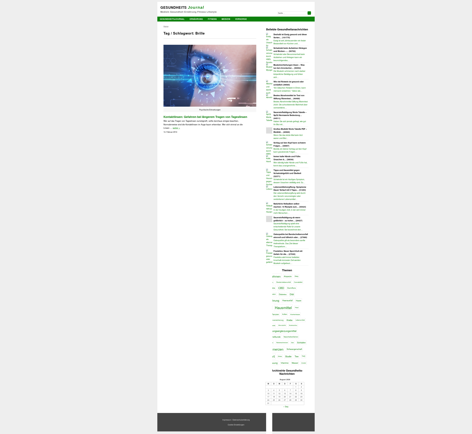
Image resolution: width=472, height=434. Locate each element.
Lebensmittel (300, 320)
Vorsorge (241, 19)
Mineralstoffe (282, 325)
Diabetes (283, 294)
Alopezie (288, 276)
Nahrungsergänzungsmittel (281, 331)
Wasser (295, 362)
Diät (292, 294)
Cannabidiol (298, 282)
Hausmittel (283, 307)
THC (303, 356)
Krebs (289, 320)
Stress (280, 356)
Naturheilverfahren (291, 337)
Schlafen (301, 342)
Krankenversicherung (275, 320)
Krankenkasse (295, 314)
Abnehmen (274, 276)
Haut (296, 307)
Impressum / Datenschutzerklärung (236, 419)
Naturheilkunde (273, 336)
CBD (281, 288)
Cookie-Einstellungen (236, 424)
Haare (298, 300)
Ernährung (196, 19)
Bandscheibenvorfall (283, 282)
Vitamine (284, 362)
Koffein (284, 314)
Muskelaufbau (293, 325)
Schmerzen (275, 349)
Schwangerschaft (294, 349)
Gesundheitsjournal (172, 19)
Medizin (226, 19)
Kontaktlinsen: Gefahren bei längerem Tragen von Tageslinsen (205, 117)
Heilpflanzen (273, 314)
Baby (296, 276)
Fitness (212, 19)
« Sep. (286, 406)
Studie (288, 356)
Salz (292, 343)
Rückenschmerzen (282, 343)
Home (165, 26)
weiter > (176, 127)
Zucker (303, 363)
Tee (297, 356)
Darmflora (291, 287)
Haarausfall (287, 300)
